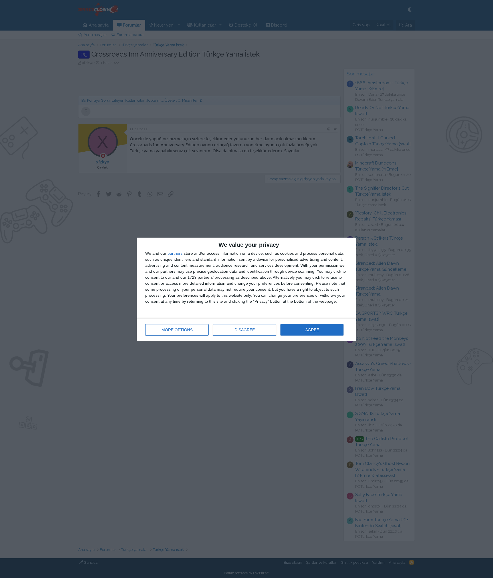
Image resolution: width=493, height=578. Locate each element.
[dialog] (246, 289)
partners (175, 253)
